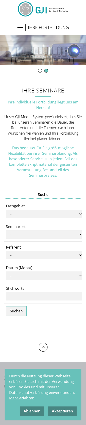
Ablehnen (32, 411)
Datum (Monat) (19, 267)
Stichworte (15, 288)
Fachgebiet (15, 205)
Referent (13, 247)
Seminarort (16, 226)
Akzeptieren (62, 411)
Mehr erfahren (21, 398)
